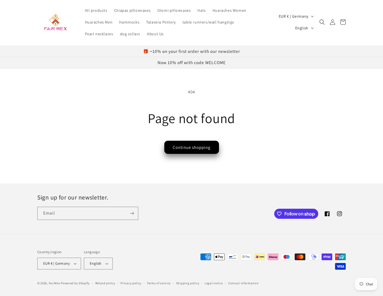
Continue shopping (192, 147)
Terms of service (158, 283)
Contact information (243, 283)
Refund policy (105, 283)
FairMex (54, 283)
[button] (322, 22)
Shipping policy (187, 283)
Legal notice (214, 283)
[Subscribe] (132, 213)
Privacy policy (131, 283)
